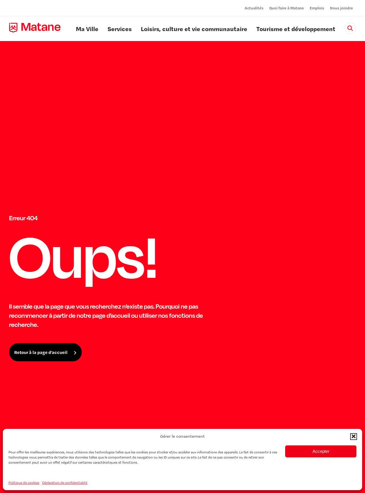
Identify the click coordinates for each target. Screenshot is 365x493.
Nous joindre (341, 7)
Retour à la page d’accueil (41, 352)
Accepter (321, 451)
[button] (353, 436)
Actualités (254, 7)
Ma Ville (87, 29)
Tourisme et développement (295, 29)
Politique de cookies (24, 483)
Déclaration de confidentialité (64, 483)
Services (120, 29)
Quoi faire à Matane (286, 7)
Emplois (317, 7)
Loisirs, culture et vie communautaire (194, 29)
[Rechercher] (350, 28)
